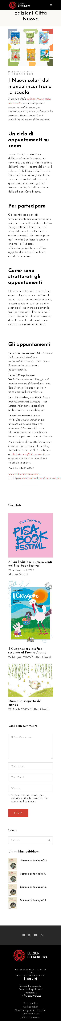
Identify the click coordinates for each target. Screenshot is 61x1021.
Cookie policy (30, 1006)
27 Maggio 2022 (19, 657)
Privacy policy (31, 1003)
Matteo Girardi (20, 72)
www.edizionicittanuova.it (23, 474)
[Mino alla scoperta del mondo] (30, 680)
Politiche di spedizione (30, 989)
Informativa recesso (30, 1016)
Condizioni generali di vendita (30, 1010)
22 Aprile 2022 (18, 709)
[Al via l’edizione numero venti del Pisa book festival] (30, 535)
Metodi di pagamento (30, 985)
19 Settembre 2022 (20, 570)
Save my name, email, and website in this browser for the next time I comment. (29, 798)
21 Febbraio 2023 (20, 74)
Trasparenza (30, 992)
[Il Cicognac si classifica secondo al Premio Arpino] (30, 612)
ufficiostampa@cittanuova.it (28, 454)
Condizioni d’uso (30, 1013)
